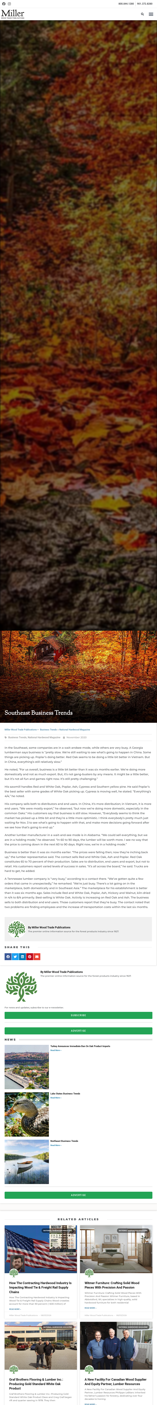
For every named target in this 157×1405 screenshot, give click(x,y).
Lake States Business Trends (65, 1093)
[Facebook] (4, 4)
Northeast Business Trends (64, 1141)
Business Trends (48, 729)
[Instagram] (9, 4)
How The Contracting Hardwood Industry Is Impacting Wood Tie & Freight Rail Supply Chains (40, 1287)
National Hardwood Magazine (74, 729)
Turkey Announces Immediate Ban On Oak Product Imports (80, 1046)
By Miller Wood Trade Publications (49, 927)
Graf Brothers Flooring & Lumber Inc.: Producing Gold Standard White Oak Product (36, 1384)
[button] (151, 14)
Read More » (55, 1050)
